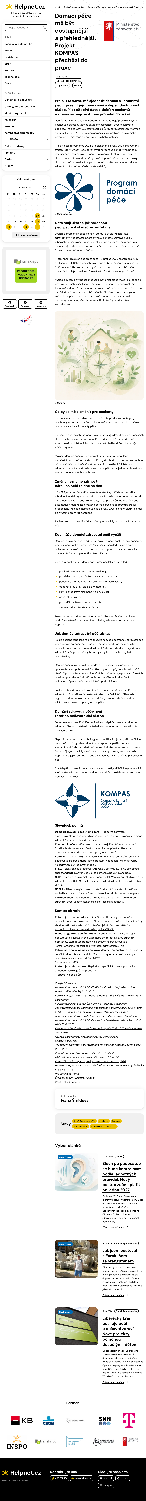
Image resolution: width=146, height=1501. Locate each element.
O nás (8, 159)
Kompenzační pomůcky (19, 133)
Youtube (25, 306)
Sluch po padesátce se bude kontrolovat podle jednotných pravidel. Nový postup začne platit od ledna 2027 (121, 1177)
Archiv (9, 166)
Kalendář (10, 119)
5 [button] (37, 227)
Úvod (57, 7)
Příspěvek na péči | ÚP (68, 974)
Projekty (10, 152)
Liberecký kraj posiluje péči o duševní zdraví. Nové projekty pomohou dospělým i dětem (120, 1331)
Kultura (9, 70)
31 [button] (9, 227)
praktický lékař (80, 1126)
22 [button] (37, 215)
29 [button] (37, 221)
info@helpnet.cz (82, 1478)
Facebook (9, 306)
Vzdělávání (11, 139)
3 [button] (26, 227)
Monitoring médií (15, 113)
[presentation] (76, 1172)
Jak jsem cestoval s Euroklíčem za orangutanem (119, 1256)
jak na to (116, 1121)
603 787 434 (61, 1478)
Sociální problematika (18, 44)
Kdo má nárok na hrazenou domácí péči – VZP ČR (84, 929)
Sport (8, 63)
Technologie (12, 77)
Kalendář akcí (26, 179)
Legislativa (11, 57)
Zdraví (8, 50)
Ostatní (9, 83)
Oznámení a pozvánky (18, 100)
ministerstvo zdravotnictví (103, 1126)
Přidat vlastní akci (28, 234)
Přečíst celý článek (113, 1227)
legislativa (104, 1121)
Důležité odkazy (15, 146)
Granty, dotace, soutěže (20, 106)
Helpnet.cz (29, 6)
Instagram (41, 306)
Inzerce (9, 126)
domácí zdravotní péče (84, 1121)
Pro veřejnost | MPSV (67, 962)
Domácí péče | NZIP (66, 1041)
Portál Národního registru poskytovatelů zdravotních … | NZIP (90, 946)
